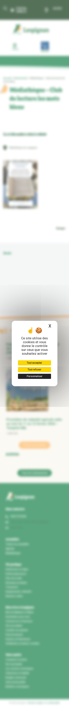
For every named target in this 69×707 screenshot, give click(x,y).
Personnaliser (34, 376)
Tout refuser (34, 369)
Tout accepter (34, 362)
